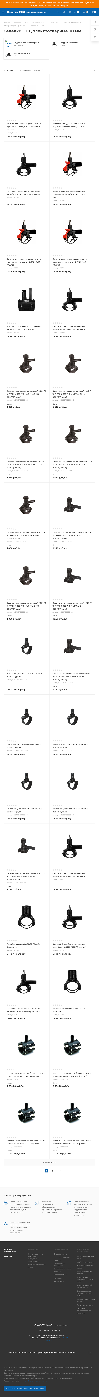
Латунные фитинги (85, 1305)
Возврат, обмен (60, 1275)
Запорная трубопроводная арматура (84, 1310)
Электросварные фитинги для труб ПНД (84, 1293)
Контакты (58, 1278)
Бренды (8, 1256)
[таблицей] (94, 70)
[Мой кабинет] (70, 12)
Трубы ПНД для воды (85, 1262)
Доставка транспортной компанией (60, 1263)
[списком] (90, 70)
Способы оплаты (60, 1254)
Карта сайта (59, 1281)
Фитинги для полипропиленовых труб (85, 1279)
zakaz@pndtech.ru (51, 1330)
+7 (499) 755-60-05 (43, 1325)
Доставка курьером (62, 1257)
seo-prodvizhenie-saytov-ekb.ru (34, 1381)
